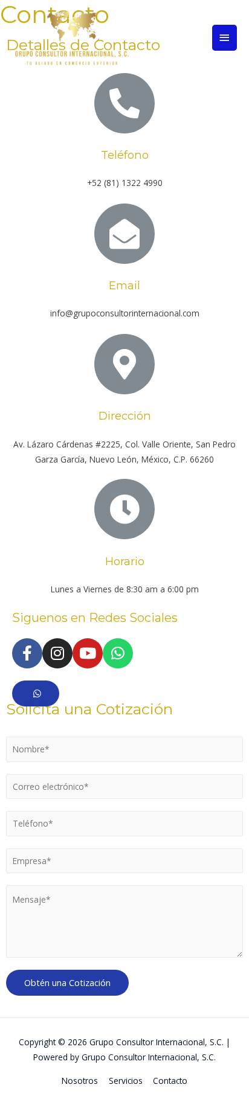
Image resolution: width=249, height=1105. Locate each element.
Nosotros (80, 1080)
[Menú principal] (225, 38)
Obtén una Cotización (67, 982)
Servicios (126, 1080)
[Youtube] (88, 653)
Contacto (170, 1080)
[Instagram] (57, 653)
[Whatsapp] (118, 653)
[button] (35, 694)
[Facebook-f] (27, 653)
